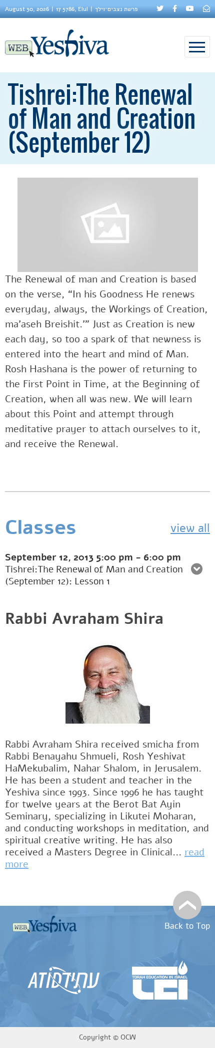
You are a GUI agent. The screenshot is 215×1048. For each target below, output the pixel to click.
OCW (128, 1037)
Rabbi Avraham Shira (84, 618)
